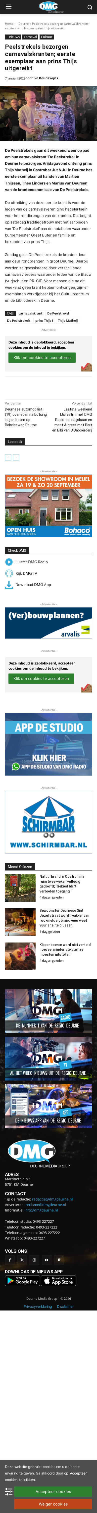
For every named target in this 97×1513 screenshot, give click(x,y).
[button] (48, 506)
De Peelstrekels (18, 320)
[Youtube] (46, 1260)
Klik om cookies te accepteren (42, 357)
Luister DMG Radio (31, 561)
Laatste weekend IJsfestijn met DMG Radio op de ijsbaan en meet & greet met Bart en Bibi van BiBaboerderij (72, 419)
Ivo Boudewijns (46, 78)
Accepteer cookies (53, 1491)
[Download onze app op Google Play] (23, 1284)
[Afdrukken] (60, 387)
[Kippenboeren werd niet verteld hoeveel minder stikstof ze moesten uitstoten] (20, 956)
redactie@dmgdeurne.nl (52, 1199)
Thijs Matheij (68, 320)
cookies (49, 1466)
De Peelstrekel (58, 313)
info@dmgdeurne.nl (41, 1210)
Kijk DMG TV (26, 573)
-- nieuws (13, 36)
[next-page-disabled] (16, 457)
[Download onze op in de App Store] (58, 1284)
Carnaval (30, 36)
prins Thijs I (44, 320)
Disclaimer (65, 1306)
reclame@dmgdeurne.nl (46, 1204)
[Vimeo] (59, 1260)
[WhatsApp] (48, 387)
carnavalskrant (30, 313)
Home (9, 24)
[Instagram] (34, 1260)
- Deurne (23, 24)
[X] (37, 387)
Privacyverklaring (38, 1306)
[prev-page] (8, 457)
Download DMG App (33, 584)
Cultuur (46, 36)
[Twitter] (22, 1260)
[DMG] (56, 7)
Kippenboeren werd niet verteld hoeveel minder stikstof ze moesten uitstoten (65, 949)
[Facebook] (26, 387)
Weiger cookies (53, 1504)
